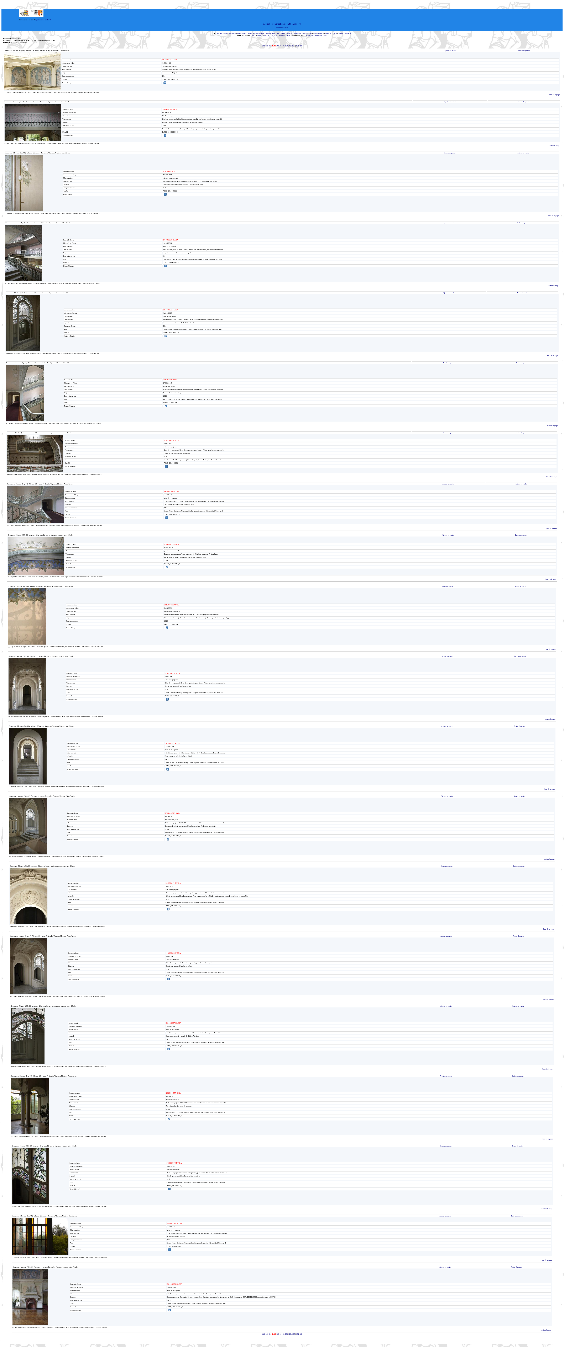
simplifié (260, 35)
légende (321, 33)
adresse (289, 33)
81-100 (285, 46)
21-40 (268, 46)
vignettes (267, 35)
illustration (297, 33)
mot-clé (340, 33)
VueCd (334, 33)
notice (254, 35)
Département (241, 33)
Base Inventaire (282, 28)
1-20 (263, 46)
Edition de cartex (321, 35)
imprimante (310, 35)
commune (232, 33)
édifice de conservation (256, 33)
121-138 (299, 46)
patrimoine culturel (43, 20)
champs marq (307, 33)
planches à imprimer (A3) (281, 35)
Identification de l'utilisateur (284, 24)
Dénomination (270, 33)
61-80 (279, 46)
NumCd (328, 33)
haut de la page (554, 95)
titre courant (281, 33)
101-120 (292, 46)
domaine (348, 33)
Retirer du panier (524, 50)
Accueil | (267, 24)
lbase (315, 33)
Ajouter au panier (450, 50)
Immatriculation (222, 33)
